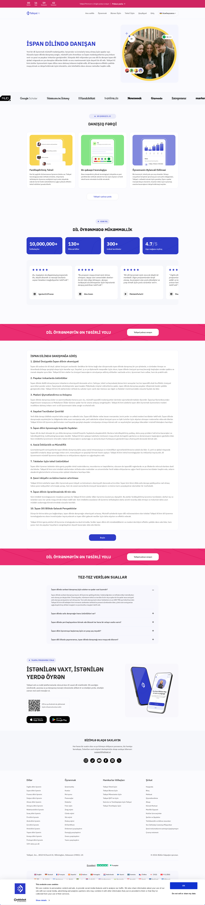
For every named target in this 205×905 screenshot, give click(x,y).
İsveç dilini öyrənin (34, 813)
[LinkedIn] (112, 760)
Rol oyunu (68, 794)
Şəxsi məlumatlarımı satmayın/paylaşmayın (162, 829)
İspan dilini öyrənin (34, 791)
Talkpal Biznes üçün (110, 791)
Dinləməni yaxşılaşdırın (73, 829)
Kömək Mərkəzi (151, 806)
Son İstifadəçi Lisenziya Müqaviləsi (159, 825)
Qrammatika (69, 787)
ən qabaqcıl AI (104, 116)
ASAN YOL (103, 221)
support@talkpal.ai (102, 752)
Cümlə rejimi (69, 813)
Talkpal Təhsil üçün (110, 787)
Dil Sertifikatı (70, 825)
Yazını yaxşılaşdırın (72, 840)
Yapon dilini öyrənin (34, 832)
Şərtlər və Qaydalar (153, 817)
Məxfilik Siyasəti (152, 810)
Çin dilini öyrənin (33, 825)
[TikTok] (92, 760)
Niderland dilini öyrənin (35, 810)
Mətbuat (149, 794)
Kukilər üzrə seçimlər (154, 813)
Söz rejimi (68, 817)
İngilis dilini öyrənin (34, 787)
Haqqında (149, 787)
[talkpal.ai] (33, 13)
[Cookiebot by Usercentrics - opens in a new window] (20, 900)
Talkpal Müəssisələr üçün (112, 794)
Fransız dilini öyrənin (34, 794)
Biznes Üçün (116, 13)
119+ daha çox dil (33, 844)
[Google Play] (60, 719)
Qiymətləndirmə (152, 798)
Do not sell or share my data (184, 893)
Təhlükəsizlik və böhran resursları (158, 821)
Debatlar (68, 802)
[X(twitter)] (119, 760)
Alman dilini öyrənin (34, 802)
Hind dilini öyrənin (33, 829)
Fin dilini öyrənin (33, 817)
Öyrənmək (102, 13)
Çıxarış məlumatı (152, 832)
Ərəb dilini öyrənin (33, 821)
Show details (41, 900)
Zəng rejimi (69, 810)
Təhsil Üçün (130, 13)
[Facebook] (105, 760)
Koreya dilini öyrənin (34, 836)
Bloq (147, 791)
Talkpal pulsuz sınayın (143, 332)
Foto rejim (68, 806)
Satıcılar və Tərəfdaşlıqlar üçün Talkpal (117, 802)
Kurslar (67, 791)
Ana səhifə (89, 13)
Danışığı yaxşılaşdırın (73, 832)
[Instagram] (86, 760)
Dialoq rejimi (69, 821)
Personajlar (69, 798)
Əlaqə (148, 802)
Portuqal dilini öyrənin (35, 840)
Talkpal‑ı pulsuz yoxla (102, 196)
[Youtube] (99, 760)
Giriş (152, 13)
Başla (102, 537)
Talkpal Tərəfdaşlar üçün (112, 806)
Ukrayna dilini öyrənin (35, 806)
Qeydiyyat (142, 13)
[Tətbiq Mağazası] (37, 719)
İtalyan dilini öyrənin (34, 798)
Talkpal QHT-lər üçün (111, 798)
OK (183, 886)
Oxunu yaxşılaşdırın (72, 836)
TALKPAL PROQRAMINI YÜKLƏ (42, 660)
